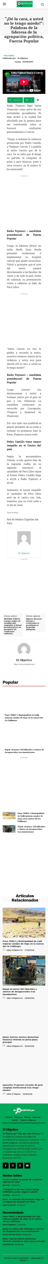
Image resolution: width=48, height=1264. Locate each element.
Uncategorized (9, 1205)
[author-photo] (4, 950)
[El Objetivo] (24, 649)
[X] (20, 1166)
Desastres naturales (12, 1235)
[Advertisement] (24, 201)
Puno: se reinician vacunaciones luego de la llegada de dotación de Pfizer (23, 1200)
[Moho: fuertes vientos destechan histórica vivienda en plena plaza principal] (24, 1019)
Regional (6, 1195)
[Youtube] (27, 1166)
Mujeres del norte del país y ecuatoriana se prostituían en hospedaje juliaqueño (34, 624)
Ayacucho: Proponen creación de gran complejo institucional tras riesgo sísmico (23, 1087)
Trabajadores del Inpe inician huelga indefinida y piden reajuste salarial (21, 1190)
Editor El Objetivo (14, 1094)
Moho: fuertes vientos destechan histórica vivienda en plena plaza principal (21, 1039)
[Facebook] (6, 1166)
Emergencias (8, 1244)
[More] (38, 100)
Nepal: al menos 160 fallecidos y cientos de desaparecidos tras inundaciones (24, 750)
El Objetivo (23, 58)
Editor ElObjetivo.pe (15, 950)
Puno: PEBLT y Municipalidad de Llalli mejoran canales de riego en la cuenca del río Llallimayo (24, 717)
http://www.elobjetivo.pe (24, 664)
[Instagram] (13, 1166)
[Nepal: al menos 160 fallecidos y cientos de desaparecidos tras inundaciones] (24, 736)
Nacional (9, 55)
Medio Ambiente (9, 1225)
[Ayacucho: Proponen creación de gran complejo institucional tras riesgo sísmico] (24, 1066)
